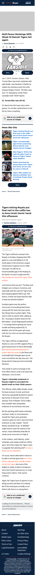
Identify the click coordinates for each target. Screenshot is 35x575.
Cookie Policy (23, 544)
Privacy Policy (23, 541)
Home (4, 191)
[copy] (13, 47)
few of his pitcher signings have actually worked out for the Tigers (17, 461)
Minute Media (12, 559)
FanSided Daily (23, 537)
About (4, 530)
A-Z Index (5, 554)
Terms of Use (7, 544)
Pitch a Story (6, 541)
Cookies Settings (24, 554)
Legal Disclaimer (8, 548)
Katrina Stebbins (10, 223)
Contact (5, 533)
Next (27, 73)
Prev (8, 73)
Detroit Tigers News (14, 191)
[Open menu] (3, 3)
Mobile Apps (6, 537)
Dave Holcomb (9, 43)
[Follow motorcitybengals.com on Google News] (30, 118)
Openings (21, 530)
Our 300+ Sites (23, 533)
